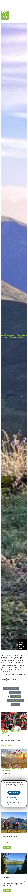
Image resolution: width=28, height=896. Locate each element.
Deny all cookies (14, 802)
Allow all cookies (14, 792)
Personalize (12, 797)
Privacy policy (14, 788)
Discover (7, 847)
